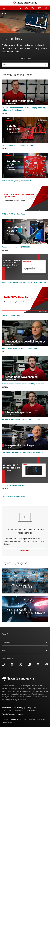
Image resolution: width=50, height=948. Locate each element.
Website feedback (8, 714)
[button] (4, 8)
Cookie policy (18, 708)
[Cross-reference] (26, 8)
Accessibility (6, 708)
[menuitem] (20, 8)
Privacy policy (31, 708)
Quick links (6, 642)
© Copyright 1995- (10, 719)
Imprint (20, 714)
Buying (4, 650)
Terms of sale (6, 711)
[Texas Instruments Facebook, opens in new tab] (12, 665)
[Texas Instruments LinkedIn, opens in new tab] (29, 665)
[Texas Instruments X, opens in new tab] (20, 665)
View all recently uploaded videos (13, 497)
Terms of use (18, 711)
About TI (5, 634)
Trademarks (30, 711)
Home (4, 13)
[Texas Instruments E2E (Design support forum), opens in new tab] (38, 665)
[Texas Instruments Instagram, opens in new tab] (3, 665)
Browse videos (25, 550)
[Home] (25, 2)
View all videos (25, 58)
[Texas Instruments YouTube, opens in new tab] (46, 665)
